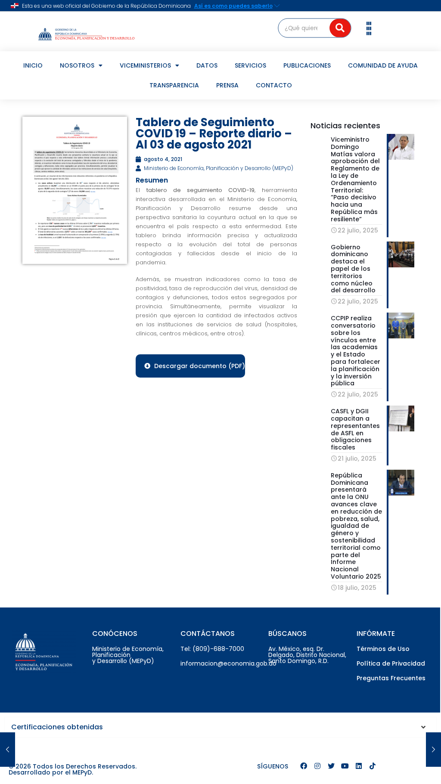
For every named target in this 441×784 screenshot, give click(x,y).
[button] (368, 28)
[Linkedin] (359, 766)
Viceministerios (145, 65)
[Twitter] (331, 766)
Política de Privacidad (391, 663)
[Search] (340, 28)
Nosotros (77, 65)
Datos (206, 65)
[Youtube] (345, 766)
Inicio (33, 65)
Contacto (274, 85)
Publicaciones (307, 65)
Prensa (227, 85)
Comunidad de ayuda (383, 65)
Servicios (250, 65)
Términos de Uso (383, 649)
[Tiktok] (372, 766)
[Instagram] (317, 766)
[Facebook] (304, 766)
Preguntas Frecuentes (391, 678)
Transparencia (174, 85)
